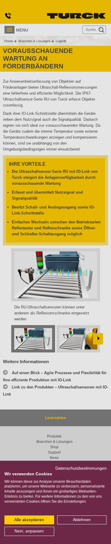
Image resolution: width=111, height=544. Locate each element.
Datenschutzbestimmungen (81, 468)
